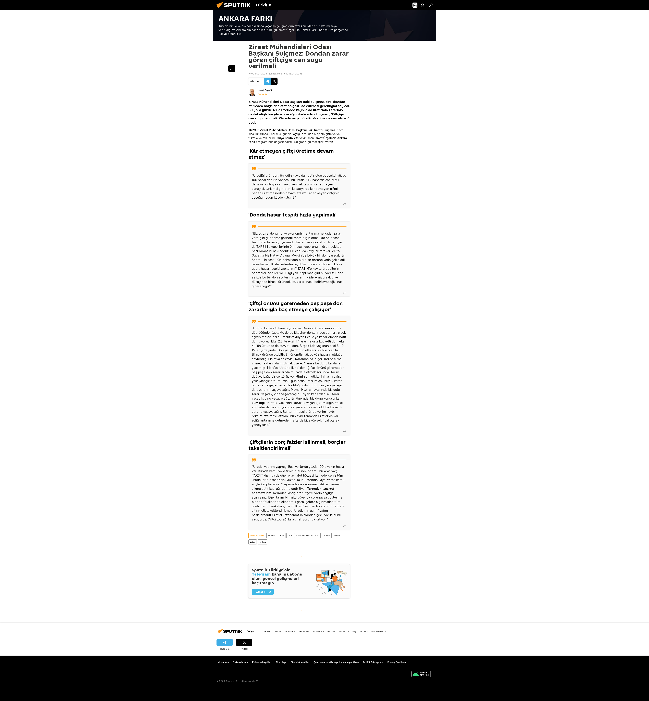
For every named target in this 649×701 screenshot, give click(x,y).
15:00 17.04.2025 (257, 73)
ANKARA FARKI (257, 535)
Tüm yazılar (262, 94)
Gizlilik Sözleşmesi (373, 662)
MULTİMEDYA (378, 631)
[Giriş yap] (422, 5)
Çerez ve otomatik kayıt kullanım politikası (336, 662)
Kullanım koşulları (261, 662)
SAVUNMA (318, 631)
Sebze (252, 542)
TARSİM (326, 535)
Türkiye (262, 542)
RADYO (271, 535)
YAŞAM (331, 631)
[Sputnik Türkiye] (235, 9)
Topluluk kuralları (300, 662)
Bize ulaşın (281, 662)
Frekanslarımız (240, 662)
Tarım (281, 535)
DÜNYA (277, 631)
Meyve (337, 535)
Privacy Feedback (396, 662)
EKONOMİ (303, 631)
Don (290, 535)
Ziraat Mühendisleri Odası (307, 535)
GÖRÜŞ (352, 631)
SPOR (342, 631)
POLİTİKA (290, 631)
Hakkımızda (223, 662)
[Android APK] (421, 674)
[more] (344, 203)
